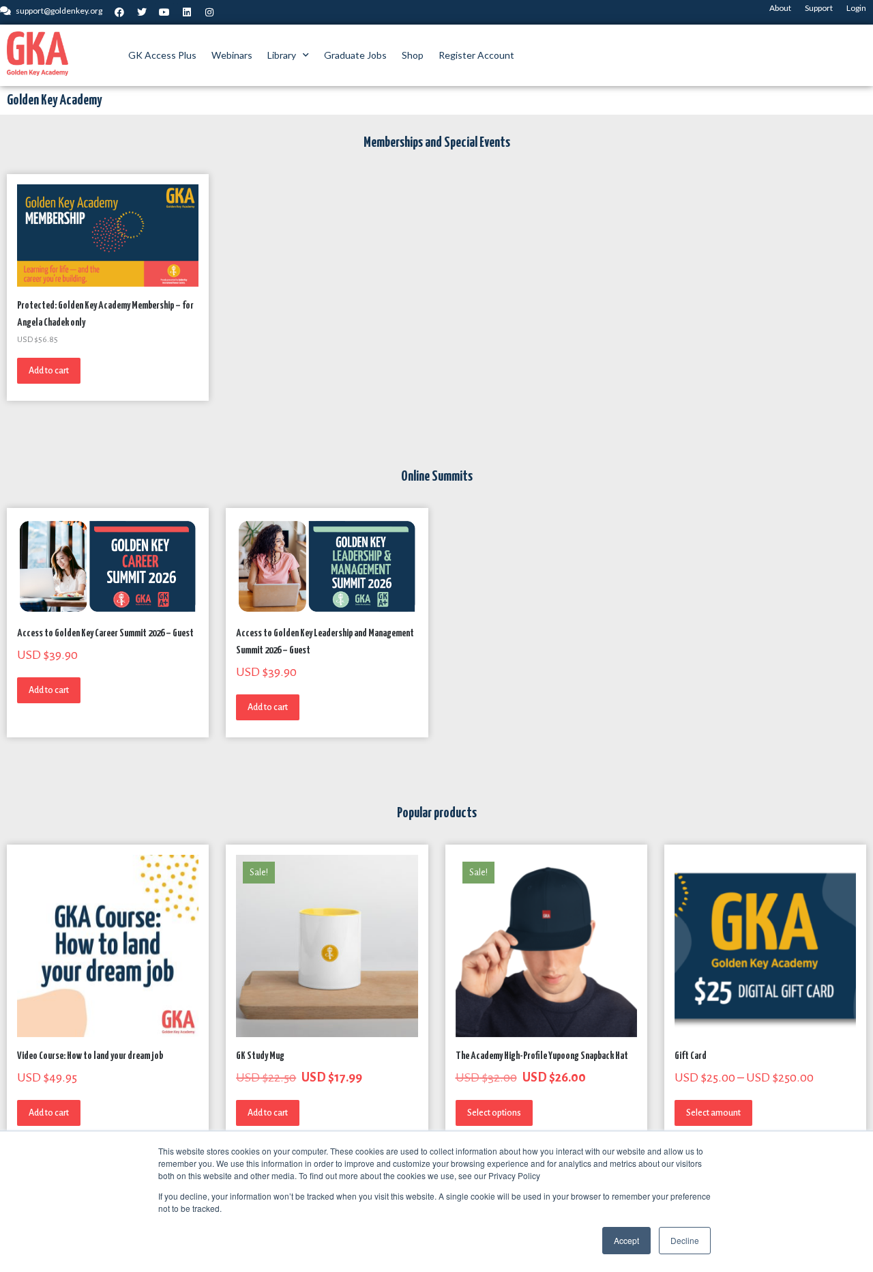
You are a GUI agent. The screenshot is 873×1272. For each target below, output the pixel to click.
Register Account (476, 55)
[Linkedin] (186, 12)
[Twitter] (141, 12)
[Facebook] (119, 12)
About (780, 8)
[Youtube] (164, 12)
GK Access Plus (162, 55)
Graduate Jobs (355, 55)
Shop (413, 55)
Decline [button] (684, 1240)
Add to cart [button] (49, 371)
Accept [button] (626, 1240)
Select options (494, 1113)
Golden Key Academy (54, 100)
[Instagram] (209, 12)
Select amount (713, 1113)
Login (856, 8)
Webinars (231, 55)
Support (819, 8)
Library (281, 55)
